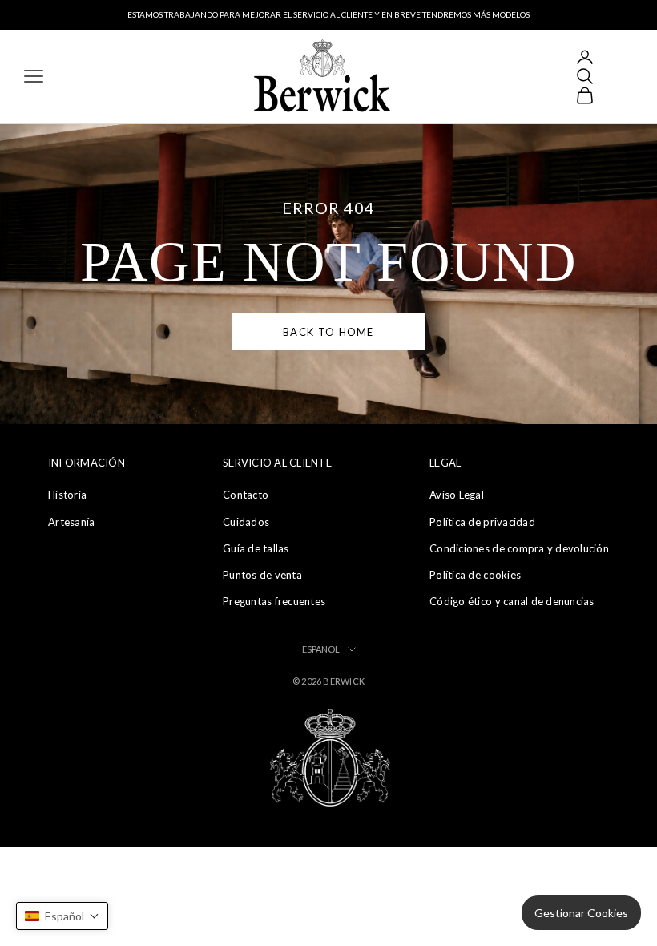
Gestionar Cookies (581, 913)
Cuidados (246, 521)
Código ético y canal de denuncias (512, 601)
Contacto (245, 494)
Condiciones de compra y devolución (519, 548)
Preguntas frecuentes (274, 601)
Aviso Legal (456, 494)
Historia (67, 494)
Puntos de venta (262, 574)
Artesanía (71, 521)
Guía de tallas (256, 548)
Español (321, 649)
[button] (62, 916)
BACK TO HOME (328, 331)
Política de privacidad (482, 521)
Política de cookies (475, 574)
